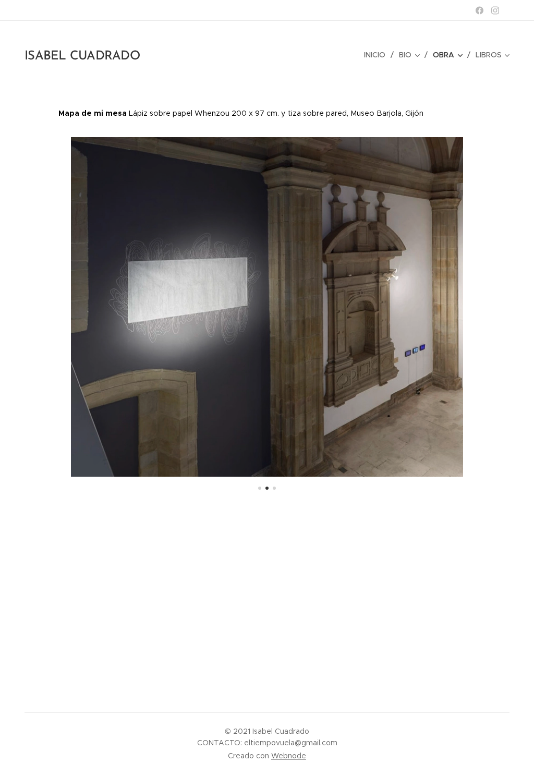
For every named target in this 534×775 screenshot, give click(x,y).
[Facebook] (479, 10)
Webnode (288, 755)
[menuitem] (377, 55)
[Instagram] (495, 10)
